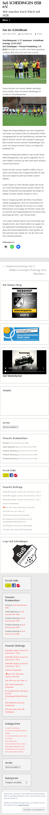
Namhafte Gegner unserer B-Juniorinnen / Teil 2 (22, 496)
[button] (24, 69)
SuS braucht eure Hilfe (20, 443)
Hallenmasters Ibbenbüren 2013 (14, 746)
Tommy (39, 34)
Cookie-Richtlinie (23, 805)
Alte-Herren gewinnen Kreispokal (16, 515)
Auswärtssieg (15, 728)
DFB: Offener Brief (11, 741)
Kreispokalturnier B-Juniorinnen (15, 749)
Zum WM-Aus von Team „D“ (14, 511)
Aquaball (8, 728)
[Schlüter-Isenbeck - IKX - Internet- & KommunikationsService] (16, 475)
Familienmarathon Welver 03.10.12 (15, 744)
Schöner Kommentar (11, 503)
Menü (5, 20)
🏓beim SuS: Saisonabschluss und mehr (19, 507)
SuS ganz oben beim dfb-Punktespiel (17, 529)
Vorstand (20, 752)
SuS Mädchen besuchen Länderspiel (17, 525)
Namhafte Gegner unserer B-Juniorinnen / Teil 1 (22, 499)
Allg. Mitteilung (26, 34)
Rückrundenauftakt (11, 752)
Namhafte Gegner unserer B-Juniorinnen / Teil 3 (22, 492)
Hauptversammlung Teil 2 (18, 266)
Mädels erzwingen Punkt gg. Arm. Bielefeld (27, 271)
